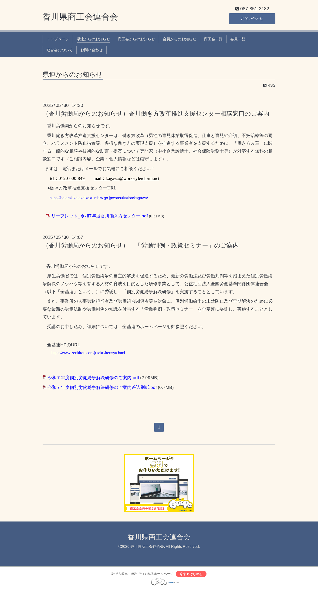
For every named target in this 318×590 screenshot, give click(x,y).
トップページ (58, 39)
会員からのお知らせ (179, 39)
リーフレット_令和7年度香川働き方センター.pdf (99, 215)
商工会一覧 (213, 39)
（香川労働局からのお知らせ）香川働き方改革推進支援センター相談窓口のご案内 (156, 113)
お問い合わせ (252, 19)
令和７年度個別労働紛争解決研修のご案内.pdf (93, 377)
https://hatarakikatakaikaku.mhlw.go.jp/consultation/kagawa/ (99, 198)
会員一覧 (237, 39)
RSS (271, 85)
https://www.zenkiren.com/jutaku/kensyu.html (88, 353)
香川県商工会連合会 (80, 16)
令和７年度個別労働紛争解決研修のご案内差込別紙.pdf (102, 387)
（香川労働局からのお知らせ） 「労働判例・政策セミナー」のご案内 (141, 245)
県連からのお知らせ (93, 39)
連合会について (60, 50)
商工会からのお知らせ (136, 39)
